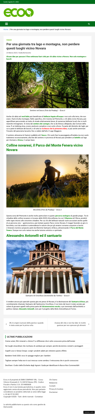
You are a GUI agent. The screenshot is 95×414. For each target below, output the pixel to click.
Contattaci (39, 397)
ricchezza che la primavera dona (54, 129)
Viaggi (9, 40)
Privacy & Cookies (56, 389)
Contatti (52, 386)
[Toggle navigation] (6, 24)
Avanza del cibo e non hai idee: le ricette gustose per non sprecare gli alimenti (70, 324)
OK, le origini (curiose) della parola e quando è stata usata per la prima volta (26, 324)
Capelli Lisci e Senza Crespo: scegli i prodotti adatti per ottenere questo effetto (36, 351)
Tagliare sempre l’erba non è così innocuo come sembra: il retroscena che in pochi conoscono (41, 361)
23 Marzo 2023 (11, 53)
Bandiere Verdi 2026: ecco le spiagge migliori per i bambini (28, 356)
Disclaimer (53, 392)
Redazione (53, 383)
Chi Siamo (53, 380)
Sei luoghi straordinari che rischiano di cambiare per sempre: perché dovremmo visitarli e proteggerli (44, 346)
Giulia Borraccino (25, 53)
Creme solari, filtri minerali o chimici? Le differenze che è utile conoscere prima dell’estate (40, 341)
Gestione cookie (89, 412)
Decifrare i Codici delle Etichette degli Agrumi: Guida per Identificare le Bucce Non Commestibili (42, 365)
